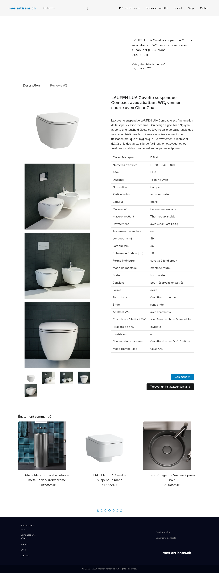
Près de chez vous (129, 8)
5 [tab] (113, 510)
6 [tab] (117, 510)
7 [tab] (121, 510)
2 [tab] (101, 510)
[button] (182, 377)
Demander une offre (157, 8)
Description (31, 85)
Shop (191, 8)
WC (163, 64)
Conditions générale (166, 537)
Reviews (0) (58, 85)
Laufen (142, 68)
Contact (204, 8)
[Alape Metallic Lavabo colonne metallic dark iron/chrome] (47, 445)
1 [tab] (97, 510)
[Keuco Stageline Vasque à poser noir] (172, 445)
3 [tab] (105, 510)
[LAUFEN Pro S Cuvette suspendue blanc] (109, 445)
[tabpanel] (47, 460)
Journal (178, 8)
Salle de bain (152, 64)
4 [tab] (109, 510)
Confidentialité (163, 532)
